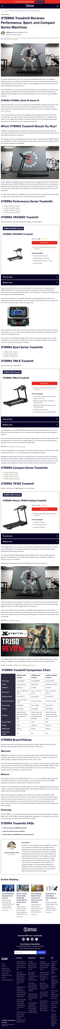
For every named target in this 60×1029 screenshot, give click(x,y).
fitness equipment (6, 111)
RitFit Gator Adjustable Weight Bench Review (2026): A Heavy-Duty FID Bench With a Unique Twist (21, 977)
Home (2, 10)
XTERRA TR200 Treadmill (11, 476)
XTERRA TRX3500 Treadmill (12, 210)
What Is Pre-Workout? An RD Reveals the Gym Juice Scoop (44, 986)
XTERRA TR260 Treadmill (11, 474)
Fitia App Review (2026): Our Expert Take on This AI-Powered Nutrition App (21, 965)
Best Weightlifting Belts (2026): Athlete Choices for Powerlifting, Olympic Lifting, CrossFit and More (33, 1007)
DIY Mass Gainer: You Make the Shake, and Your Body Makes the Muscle (54, 1019)
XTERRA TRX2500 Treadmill (12, 212)
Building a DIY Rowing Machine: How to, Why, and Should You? (55, 994)
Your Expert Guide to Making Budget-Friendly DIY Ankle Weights (54, 967)
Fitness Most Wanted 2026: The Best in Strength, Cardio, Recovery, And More (33, 986)
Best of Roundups (5, 14)
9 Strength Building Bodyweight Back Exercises (8, 896)
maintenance (12, 332)
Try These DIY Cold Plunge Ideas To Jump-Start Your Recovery (54, 1006)
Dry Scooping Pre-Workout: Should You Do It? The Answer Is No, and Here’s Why (36, 898)
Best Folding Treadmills (13, 620)
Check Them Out (40, 2)
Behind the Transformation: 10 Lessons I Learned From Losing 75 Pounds (44, 965)
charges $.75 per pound (33, 799)
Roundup (6, 10)
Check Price (44, 243)
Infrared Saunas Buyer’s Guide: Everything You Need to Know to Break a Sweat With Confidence (44, 1005)
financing (13, 814)
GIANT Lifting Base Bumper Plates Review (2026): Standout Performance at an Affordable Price (21, 1016)
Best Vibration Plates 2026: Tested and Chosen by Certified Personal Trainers (33, 976)
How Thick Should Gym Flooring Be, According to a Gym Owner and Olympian (44, 976)
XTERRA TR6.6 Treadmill (11, 352)
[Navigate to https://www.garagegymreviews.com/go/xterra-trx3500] (44, 248)
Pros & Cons (7, 277)
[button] (1, 2)
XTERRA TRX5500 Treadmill (12, 206)
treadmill (13, 89)
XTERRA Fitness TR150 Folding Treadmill (24, 500)
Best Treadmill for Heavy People (16, 446)
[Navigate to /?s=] (2, 6)
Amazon (33, 778)
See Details (37, 248)
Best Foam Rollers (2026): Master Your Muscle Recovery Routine (33, 996)
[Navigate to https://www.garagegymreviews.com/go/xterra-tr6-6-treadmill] (44, 388)
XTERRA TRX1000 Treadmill (12, 479)
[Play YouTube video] (30, 639)
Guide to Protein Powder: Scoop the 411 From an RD (44, 994)
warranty (32, 763)
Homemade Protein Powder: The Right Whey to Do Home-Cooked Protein (54, 981)
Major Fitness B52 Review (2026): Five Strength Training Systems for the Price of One (21, 1004)
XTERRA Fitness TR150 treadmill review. (24, 665)
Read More (5, 910)
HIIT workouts (16, 453)
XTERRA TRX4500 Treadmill (12, 208)
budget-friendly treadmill (22, 547)
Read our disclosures (13, 39)
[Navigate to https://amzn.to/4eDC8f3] (44, 514)
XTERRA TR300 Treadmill (11, 356)
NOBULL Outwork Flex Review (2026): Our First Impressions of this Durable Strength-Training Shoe (21, 991)
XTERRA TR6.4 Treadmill (11, 354)
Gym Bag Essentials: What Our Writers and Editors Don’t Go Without (32, 965)
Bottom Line (7, 282)
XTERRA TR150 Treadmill (11, 472)
